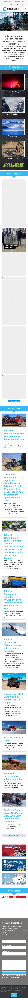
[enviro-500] (13, 119)
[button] (14, 191)
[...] (21, 448)
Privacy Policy (5, 977)
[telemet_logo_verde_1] (13, 163)
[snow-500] (13, 97)
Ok (14, 995)
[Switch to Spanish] (17, 4)
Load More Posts (14, 835)
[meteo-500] (13, 75)
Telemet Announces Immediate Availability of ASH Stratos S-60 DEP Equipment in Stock (13, 600)
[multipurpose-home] (13, 142)
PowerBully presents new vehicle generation (13, 776)
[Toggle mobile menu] (25, 9)
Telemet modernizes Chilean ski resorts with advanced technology (13, 645)
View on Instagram (14, 401)
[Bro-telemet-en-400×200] (14, 874)
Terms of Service (14, 977)
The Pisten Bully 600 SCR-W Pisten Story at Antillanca (14, 816)
